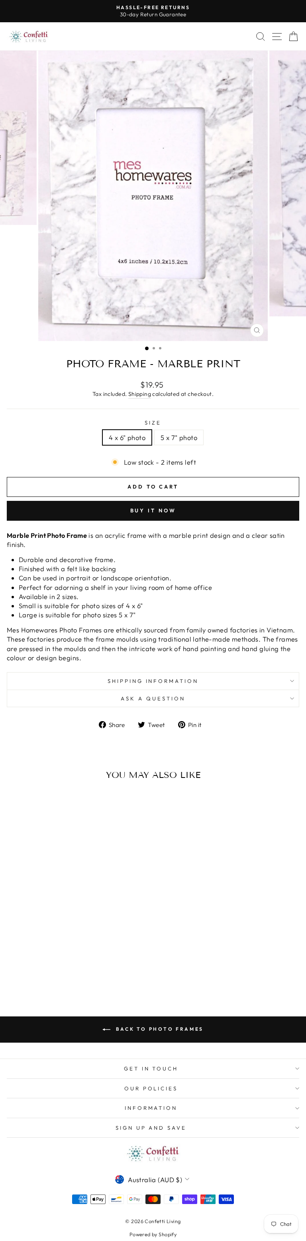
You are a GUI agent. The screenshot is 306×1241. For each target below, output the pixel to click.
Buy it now (153, 510)
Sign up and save (151, 1128)
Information (151, 1108)
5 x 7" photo (179, 437)
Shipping (139, 394)
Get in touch (151, 1068)
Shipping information (153, 681)
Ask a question (153, 698)
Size (153, 422)
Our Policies (151, 1088)
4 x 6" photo (127, 437)
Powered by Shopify (153, 1234)
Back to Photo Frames (159, 1029)
